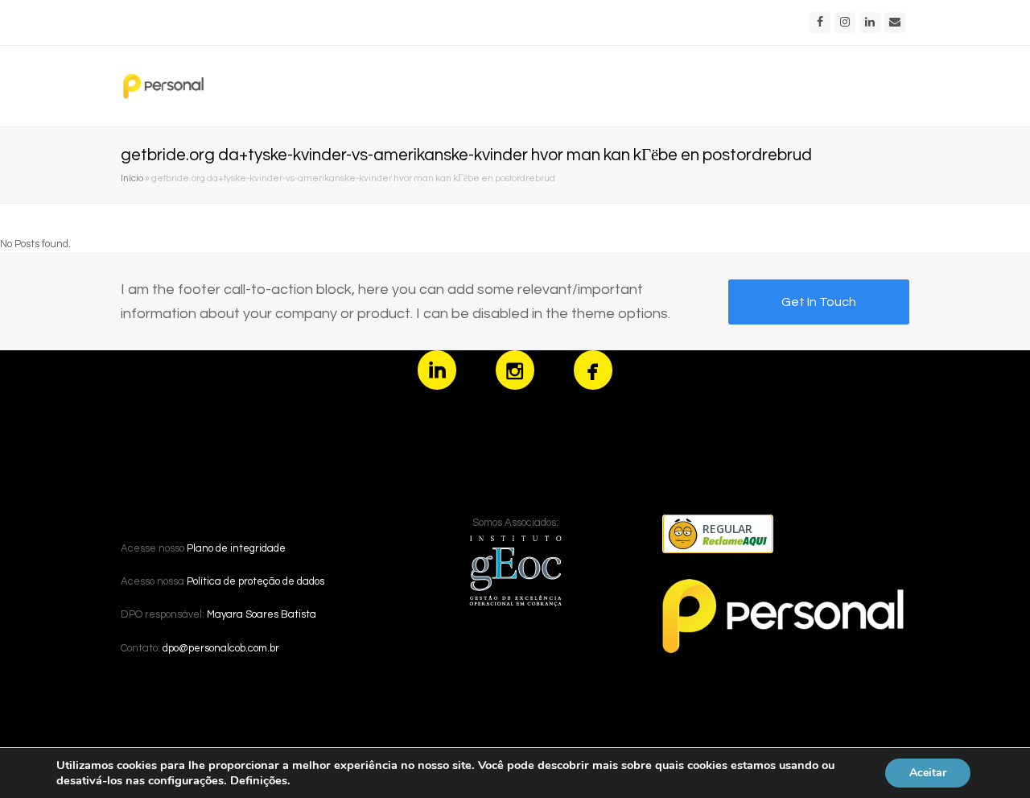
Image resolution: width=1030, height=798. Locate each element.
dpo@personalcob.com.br (221, 648)
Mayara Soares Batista (261, 614)
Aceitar (927, 772)
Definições (258, 780)
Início (132, 178)
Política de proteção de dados (255, 581)
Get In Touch (818, 302)
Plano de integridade (236, 548)
